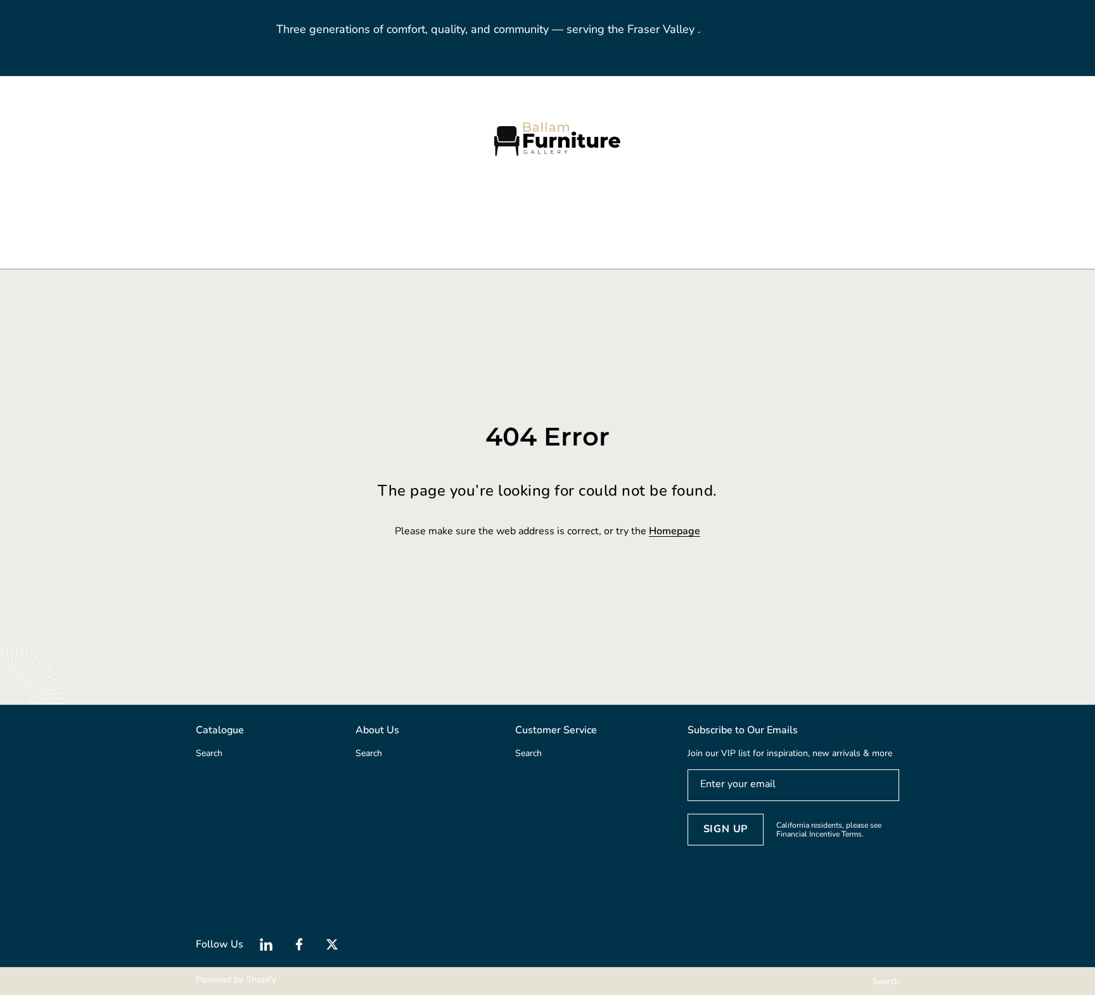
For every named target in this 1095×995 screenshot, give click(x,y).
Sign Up (725, 829)
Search (886, 981)
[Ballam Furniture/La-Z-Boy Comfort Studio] (547, 138)
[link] (313, 221)
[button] (167, 138)
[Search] (153, 138)
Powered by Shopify (236, 979)
